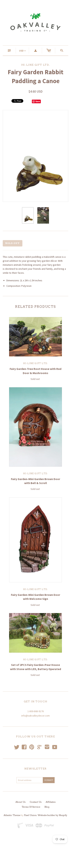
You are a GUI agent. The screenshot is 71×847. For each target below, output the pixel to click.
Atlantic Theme (12, 815)
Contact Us (36, 802)
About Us (20, 802)
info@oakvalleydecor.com (35, 715)
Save (38, 101)
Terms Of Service (31, 806)
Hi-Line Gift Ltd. (35, 363)
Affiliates (51, 802)
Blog (46, 806)
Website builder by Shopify (52, 815)
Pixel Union (30, 815)
